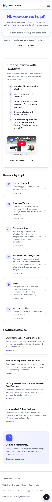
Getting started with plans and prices (24, 113)
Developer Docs (19, 485)
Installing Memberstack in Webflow (26, 87)
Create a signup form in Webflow (25, 95)
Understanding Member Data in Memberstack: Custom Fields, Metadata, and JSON (26, 123)
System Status (8, 491)
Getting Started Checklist (24, 40)
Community (34, 485)
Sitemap (39, 491)
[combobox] (28, 33)
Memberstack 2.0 (12, 479)
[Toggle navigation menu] (48, 6)
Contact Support (25, 491)
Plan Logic (31, 45)
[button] (41, 5)
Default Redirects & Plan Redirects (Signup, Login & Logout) (27, 104)
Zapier (19, 45)
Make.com (42, 40)
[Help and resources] (46, 497)
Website (6, 485)
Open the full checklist (20, 160)
